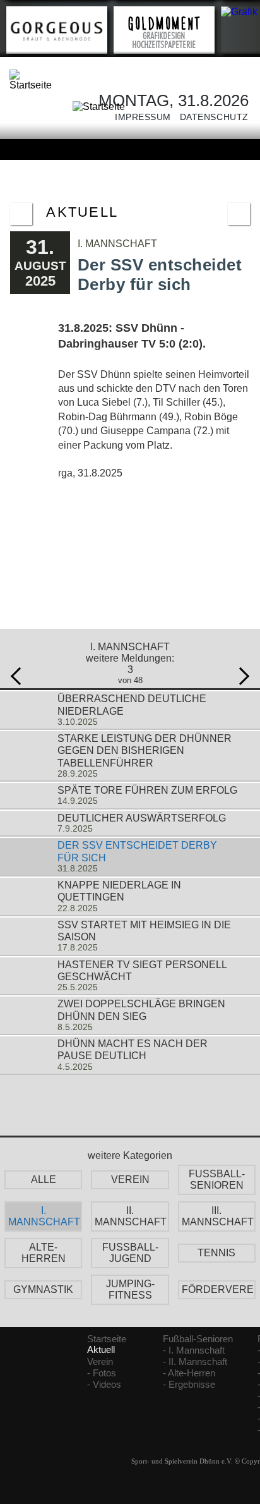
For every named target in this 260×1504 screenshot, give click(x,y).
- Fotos (101, 1373)
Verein (100, 1362)
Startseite (106, 1339)
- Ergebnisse (189, 1385)
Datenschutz (210, 117)
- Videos (104, 1385)
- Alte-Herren (189, 1373)
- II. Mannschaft (195, 1362)
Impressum (138, 117)
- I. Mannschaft (194, 1350)
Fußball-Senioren (198, 1339)
